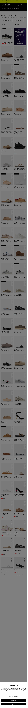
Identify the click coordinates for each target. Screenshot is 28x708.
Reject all (13, 704)
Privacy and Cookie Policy (19, 692)
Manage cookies (13, 696)
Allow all (13, 700)
